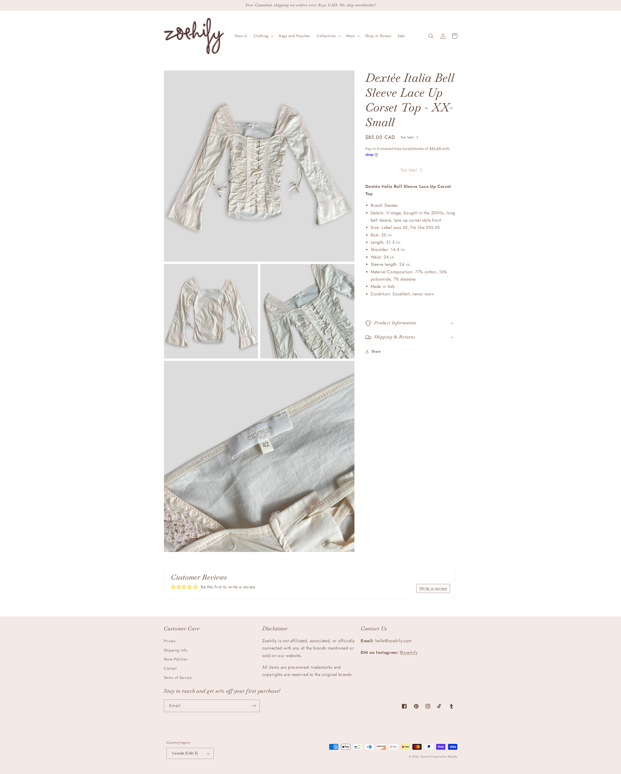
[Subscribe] (254, 705)
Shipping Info (175, 650)
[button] (263, 36)
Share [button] (376, 351)
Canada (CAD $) (185, 753)
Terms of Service (178, 677)
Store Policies (175, 659)
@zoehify (408, 652)
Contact (170, 668)
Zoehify (426, 756)
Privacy (170, 641)
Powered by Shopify (444, 756)
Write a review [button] (433, 588)
